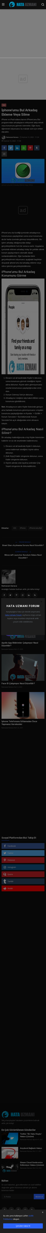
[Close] (41, 602)
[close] (43, 1212)
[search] (43, 4)
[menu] (3, 4)
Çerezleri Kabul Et (23, 1226)
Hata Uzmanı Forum (13, 615)
